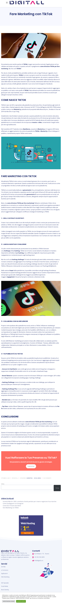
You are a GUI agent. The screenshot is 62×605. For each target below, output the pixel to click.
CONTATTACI (31, 466)
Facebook (49, 84)
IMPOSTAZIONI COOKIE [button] (8, 601)
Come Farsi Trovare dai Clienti (12, 506)
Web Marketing (5, 577)
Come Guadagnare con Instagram (13, 503)
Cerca (2, 484)
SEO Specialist (5, 583)
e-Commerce (4, 570)
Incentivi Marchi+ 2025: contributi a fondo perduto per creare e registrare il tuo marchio (29, 501)
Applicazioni (4, 573)
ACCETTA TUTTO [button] (21, 601)
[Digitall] (27, 2)
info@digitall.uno (38, 560)
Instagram (42, 84)
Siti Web (3, 566)
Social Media (37, 478)
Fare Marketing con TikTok (11, 508)
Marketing (29, 478)
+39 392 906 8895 (39, 557)
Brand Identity (5, 589)
